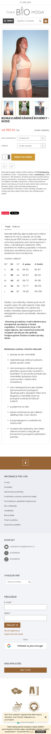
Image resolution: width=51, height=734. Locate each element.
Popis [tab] (7, 226)
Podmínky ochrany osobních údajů (20, 496)
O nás (7, 482)
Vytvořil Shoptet (27, 722)
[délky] (34, 690)
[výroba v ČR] (17, 690)
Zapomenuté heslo (13, 634)
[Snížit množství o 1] (9, 158)
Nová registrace (12, 630)
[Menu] (8, 21)
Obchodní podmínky (13, 491)
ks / (25, 670)
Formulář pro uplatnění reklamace (20, 501)
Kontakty (8, 487)
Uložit (6, 213)
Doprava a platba (12, 524)
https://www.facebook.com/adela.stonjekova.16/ (25, 465)
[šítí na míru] (17, 706)
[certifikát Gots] (34, 706)
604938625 (15, 553)
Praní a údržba (11, 520)
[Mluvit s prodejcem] (12, 166)
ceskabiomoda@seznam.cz (22, 546)
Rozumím (40, 731)
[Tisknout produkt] (4, 166)
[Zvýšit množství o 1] (9, 156)
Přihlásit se (12, 625)
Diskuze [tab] (16, 226)
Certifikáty (8, 510)
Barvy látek (9, 515)
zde (31, 731)
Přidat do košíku (23, 157)
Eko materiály (10, 506)
